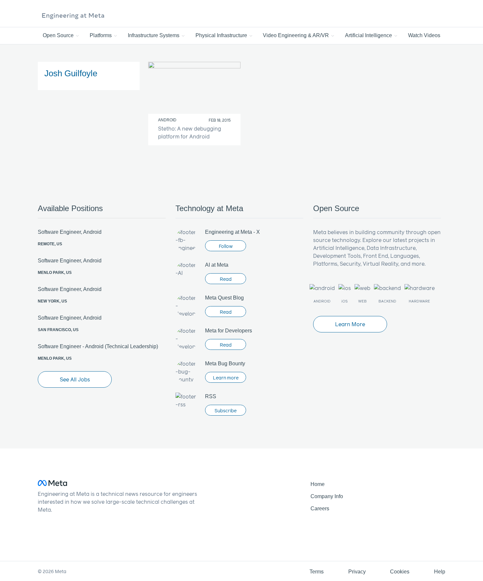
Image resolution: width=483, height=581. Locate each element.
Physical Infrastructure (222, 35)
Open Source (59, 35)
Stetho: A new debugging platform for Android (189, 132)
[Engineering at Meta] (73, 15)
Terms (317, 571)
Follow (226, 246)
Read (226, 279)
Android (167, 120)
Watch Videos (424, 35)
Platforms (101, 35)
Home (317, 484)
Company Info (326, 496)
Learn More (350, 324)
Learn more (226, 377)
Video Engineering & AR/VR (296, 35)
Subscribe (226, 410)
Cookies (399, 571)
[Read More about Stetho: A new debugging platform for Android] (194, 88)
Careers (319, 508)
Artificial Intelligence (369, 35)
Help (439, 571)
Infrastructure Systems (154, 35)
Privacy (357, 571)
